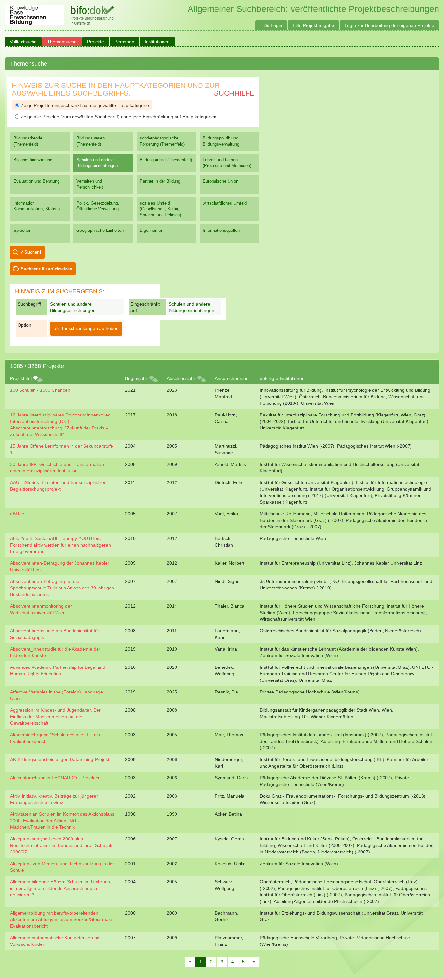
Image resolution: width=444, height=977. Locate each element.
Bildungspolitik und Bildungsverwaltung (221, 141)
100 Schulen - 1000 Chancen (40, 390)
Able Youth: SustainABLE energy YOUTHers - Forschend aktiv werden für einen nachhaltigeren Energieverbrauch (60, 545)
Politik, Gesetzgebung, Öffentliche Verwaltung (97, 206)
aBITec (17, 513)
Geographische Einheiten (100, 230)
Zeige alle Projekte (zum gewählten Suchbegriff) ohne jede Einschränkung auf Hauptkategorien (118, 116)
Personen (124, 41)
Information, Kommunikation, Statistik (37, 206)
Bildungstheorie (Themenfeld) (27, 141)
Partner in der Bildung (160, 181)
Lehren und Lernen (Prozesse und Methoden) (227, 162)
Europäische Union (220, 181)
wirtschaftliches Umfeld (225, 203)
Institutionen (157, 41)
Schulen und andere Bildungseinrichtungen (97, 162)
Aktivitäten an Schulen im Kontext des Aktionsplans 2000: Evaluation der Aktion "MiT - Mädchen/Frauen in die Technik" (62, 821)
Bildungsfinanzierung (32, 159)
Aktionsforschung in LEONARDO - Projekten (55, 777)
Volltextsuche (23, 41)
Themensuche (62, 41)
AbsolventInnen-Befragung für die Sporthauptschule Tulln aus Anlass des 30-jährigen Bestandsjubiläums (62, 588)
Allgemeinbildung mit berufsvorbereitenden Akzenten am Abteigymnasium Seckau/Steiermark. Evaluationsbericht (62, 919)
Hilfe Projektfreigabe (313, 25)
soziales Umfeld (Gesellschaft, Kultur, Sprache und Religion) (160, 209)
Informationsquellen (221, 230)
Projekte (95, 41)
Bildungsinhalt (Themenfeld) (166, 159)
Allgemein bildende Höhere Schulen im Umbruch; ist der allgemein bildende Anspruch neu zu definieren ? (60, 888)
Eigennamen (151, 230)
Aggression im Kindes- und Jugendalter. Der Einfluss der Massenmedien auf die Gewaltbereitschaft (55, 716)
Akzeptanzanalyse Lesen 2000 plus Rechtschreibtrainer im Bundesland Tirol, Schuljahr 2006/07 (62, 845)
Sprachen (22, 230)
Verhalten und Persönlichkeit (89, 184)
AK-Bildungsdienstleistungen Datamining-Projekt (59, 759)
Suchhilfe (234, 93)
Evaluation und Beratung (36, 181)
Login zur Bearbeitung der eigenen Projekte (389, 25)
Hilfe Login (271, 25)
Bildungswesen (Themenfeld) (90, 141)
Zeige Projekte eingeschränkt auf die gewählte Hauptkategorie (85, 105)
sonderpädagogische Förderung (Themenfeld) (162, 141)
